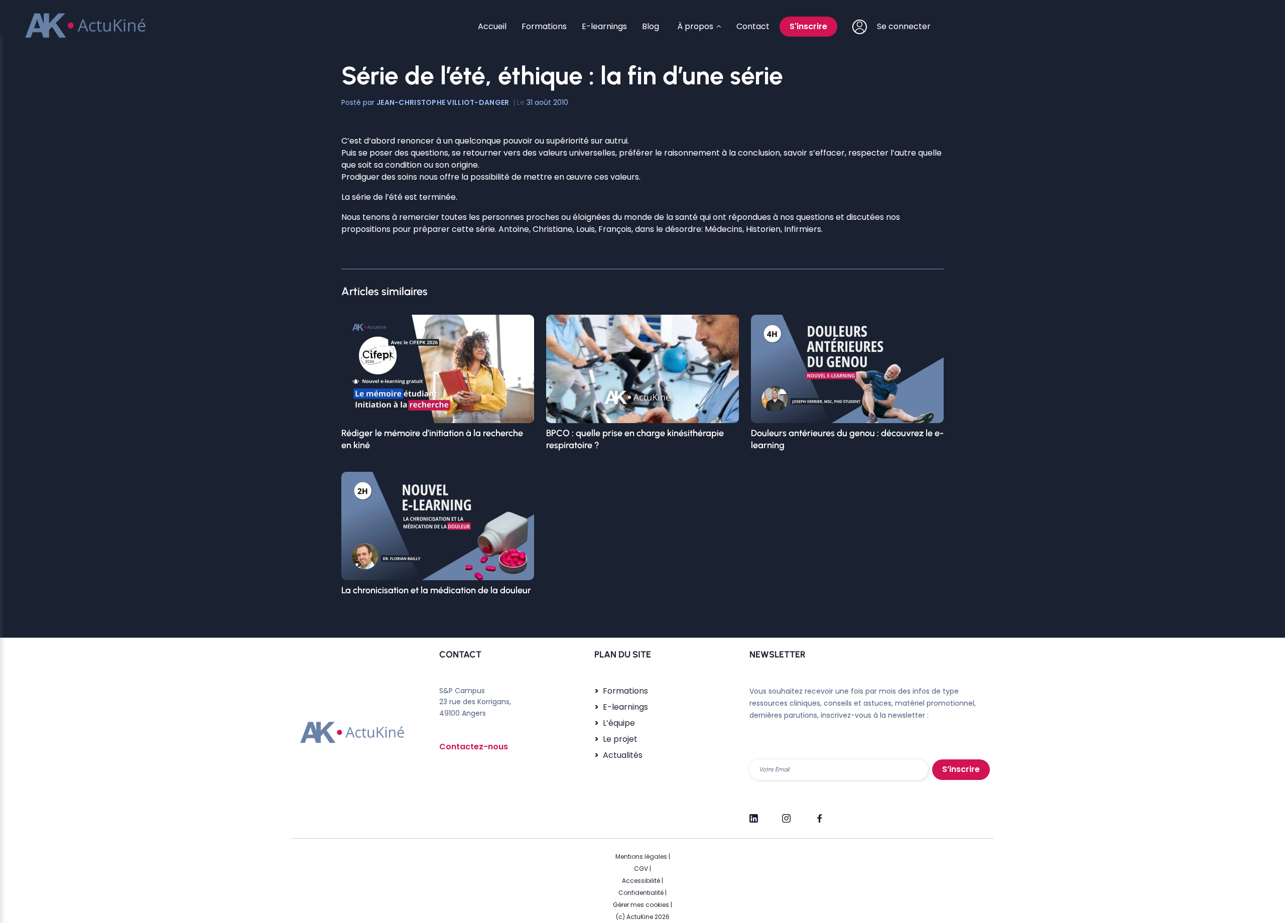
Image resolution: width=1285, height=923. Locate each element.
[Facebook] (819, 814)
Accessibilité (641, 880)
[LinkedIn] (753, 814)
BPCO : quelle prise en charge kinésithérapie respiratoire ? (635, 439)
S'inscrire (808, 26)
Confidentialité (641, 892)
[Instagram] (786, 814)
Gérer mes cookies (641, 904)
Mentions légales (641, 856)
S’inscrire (961, 769)
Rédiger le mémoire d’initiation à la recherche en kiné (432, 439)
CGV (641, 868)
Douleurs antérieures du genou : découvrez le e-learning (847, 439)
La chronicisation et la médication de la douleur (436, 590)
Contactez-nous (473, 746)
